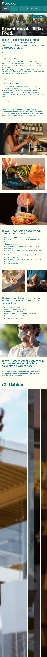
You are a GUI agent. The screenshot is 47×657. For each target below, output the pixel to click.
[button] (37, 16)
